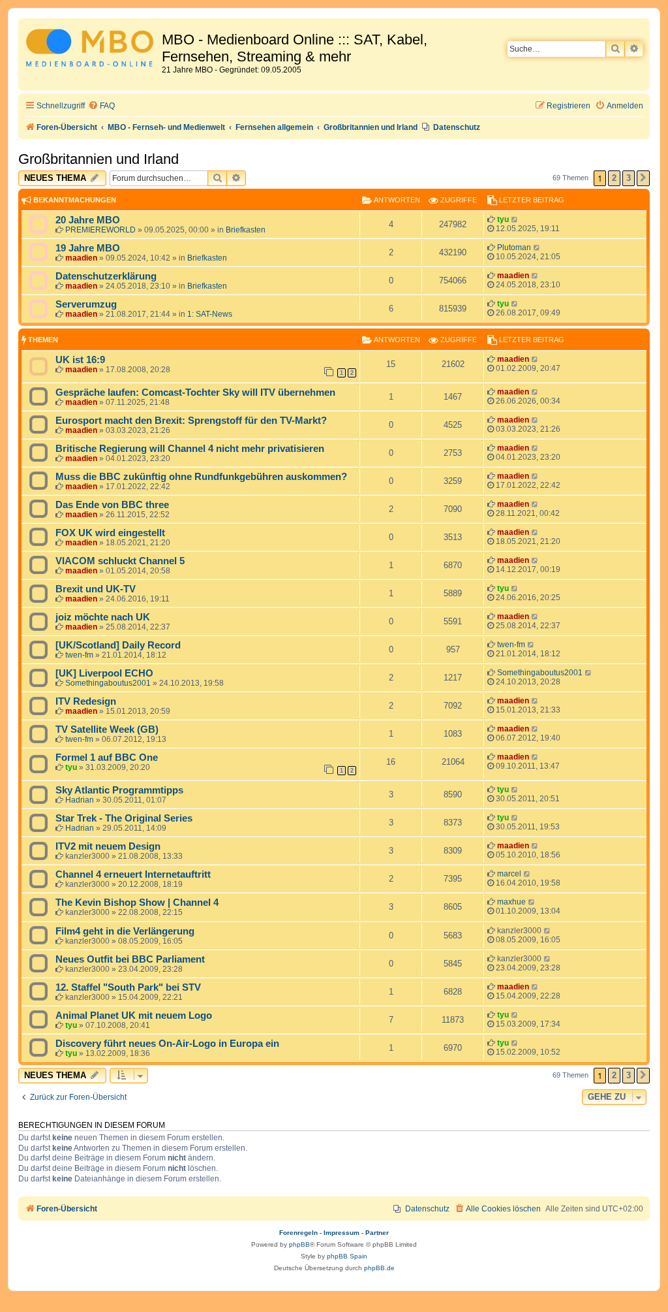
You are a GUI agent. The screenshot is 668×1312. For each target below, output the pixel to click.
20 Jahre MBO (87, 220)
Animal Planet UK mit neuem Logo (133, 1015)
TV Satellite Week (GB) (107, 729)
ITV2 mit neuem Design (107, 846)
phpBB (299, 1244)
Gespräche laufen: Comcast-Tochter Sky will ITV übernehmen (195, 392)
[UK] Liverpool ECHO (104, 673)
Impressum (341, 1232)
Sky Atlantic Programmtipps (119, 790)
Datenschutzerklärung (106, 276)
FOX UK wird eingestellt (110, 533)
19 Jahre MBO (87, 248)
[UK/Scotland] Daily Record (118, 645)
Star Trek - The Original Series (123, 818)
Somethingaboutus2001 (108, 683)
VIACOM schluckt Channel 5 (120, 561)
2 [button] (614, 178)
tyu (503, 219)
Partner (377, 1232)
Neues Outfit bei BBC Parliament (130, 959)
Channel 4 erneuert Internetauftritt (133, 874)
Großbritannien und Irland (98, 159)
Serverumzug (86, 304)
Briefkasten (246, 229)
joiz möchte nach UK (102, 617)
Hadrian (79, 800)
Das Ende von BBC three (112, 505)
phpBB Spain (347, 1256)
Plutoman (514, 247)
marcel (509, 873)
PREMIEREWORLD (100, 229)
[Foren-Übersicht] (92, 50)
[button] (643, 178)
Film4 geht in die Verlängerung (124, 931)
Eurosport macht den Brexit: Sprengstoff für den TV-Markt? (191, 420)
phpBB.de (379, 1268)
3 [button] (628, 178)
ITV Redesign (85, 701)
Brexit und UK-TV (95, 589)
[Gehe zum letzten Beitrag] (515, 219)
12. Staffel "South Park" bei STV (128, 987)
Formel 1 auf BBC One (106, 757)
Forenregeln (298, 1232)
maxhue (511, 901)
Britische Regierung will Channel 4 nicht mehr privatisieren (189, 448)
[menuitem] (101, 106)
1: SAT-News (209, 314)
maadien (81, 258)
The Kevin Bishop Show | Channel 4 (137, 902)
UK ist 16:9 (80, 360)
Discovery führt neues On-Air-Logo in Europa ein (167, 1043)
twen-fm (79, 655)
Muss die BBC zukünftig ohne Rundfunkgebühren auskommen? (201, 477)
